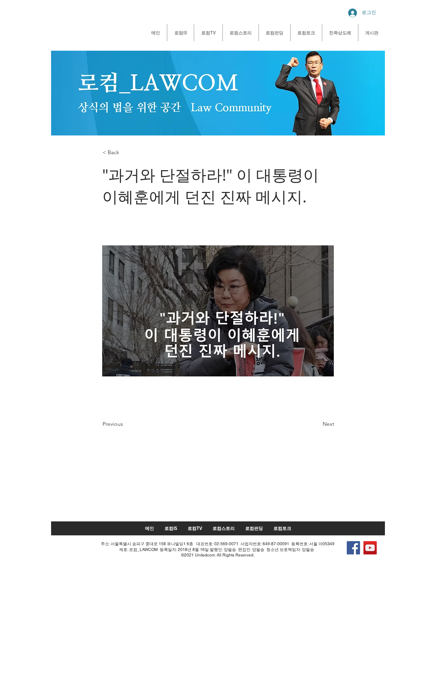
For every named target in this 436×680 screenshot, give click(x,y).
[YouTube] (370, 547)
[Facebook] (353, 547)
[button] (125, 152)
